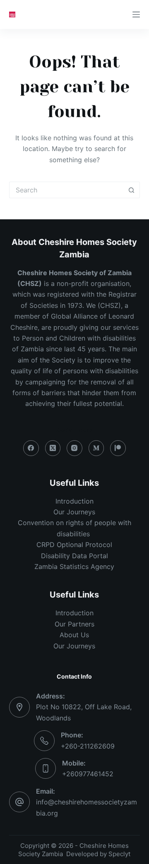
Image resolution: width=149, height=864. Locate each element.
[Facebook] (31, 448)
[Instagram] (74, 448)
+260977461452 (87, 774)
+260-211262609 (88, 746)
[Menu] (136, 14)
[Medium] (96, 448)
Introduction (74, 501)
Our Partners (74, 624)
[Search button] (131, 190)
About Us (74, 635)
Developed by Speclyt (98, 854)
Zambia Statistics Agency (74, 566)
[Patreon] (118, 448)
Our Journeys (74, 512)
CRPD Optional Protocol (74, 544)
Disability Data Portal (74, 556)
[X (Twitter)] (53, 448)
